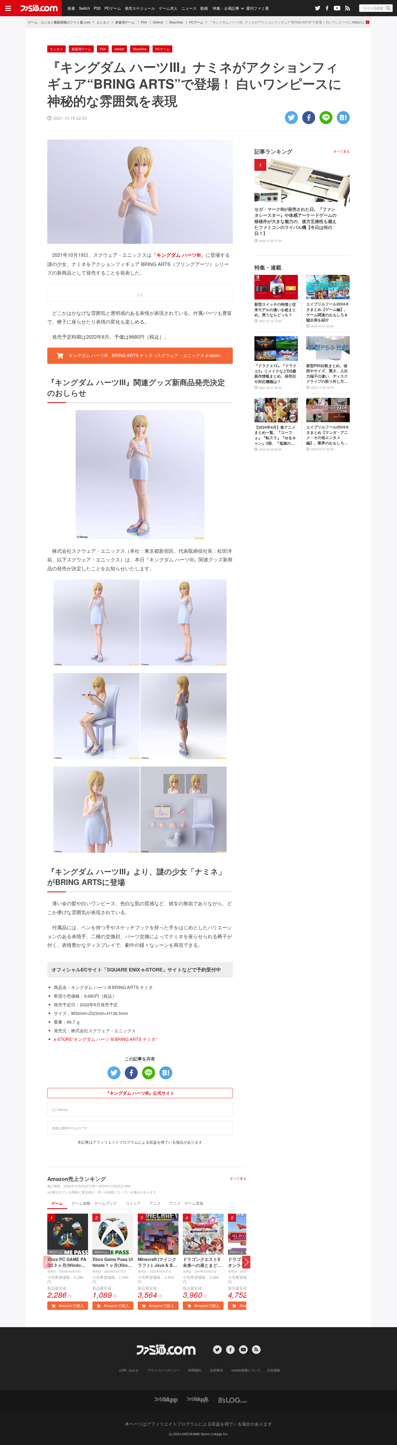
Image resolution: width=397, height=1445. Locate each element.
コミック (133, 1203)
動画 (204, 8)
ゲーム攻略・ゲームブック (94, 1203)
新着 (71, 8)
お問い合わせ (129, 1370)
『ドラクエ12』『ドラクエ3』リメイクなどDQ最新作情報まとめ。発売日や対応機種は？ (275, 373)
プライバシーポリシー (163, 1370)
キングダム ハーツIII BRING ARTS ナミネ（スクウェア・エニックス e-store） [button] (145, 355)
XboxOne (176, 22)
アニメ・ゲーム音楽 (186, 1203)
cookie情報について (246, 1370)
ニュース (189, 8)
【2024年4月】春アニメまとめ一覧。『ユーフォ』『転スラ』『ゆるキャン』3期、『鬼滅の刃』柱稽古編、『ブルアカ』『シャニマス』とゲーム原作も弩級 (275, 435)
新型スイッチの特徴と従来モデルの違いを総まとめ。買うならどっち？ (275, 309)
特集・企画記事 (226, 8)
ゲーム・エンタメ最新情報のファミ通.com (59, 22)
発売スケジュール (140, 8)
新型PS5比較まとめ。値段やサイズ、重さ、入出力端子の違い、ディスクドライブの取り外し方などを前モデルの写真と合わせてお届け (327, 373)
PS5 (97, 8)
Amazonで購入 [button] (71, 1305)
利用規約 (194, 1370)
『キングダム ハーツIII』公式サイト (139, 1093)
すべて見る (238, 1178)
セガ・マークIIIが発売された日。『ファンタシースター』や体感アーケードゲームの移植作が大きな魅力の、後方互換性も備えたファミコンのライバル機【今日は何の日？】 (295, 221)
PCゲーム (113, 8)
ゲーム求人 (168, 8)
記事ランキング (273, 151)
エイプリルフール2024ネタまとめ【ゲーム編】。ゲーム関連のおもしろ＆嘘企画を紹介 (327, 311)
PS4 (144, 22)
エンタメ (102, 22)
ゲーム (57, 1203)
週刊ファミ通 (257, 8)
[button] (246, 1262)
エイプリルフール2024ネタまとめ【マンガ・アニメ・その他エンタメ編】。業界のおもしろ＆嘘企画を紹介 (327, 434)
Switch (84, 8)
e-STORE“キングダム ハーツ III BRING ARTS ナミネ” (105, 1039)
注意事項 (216, 1370)
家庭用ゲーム (125, 22)
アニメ (155, 1203)
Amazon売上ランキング (76, 1179)
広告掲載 (273, 1370)
